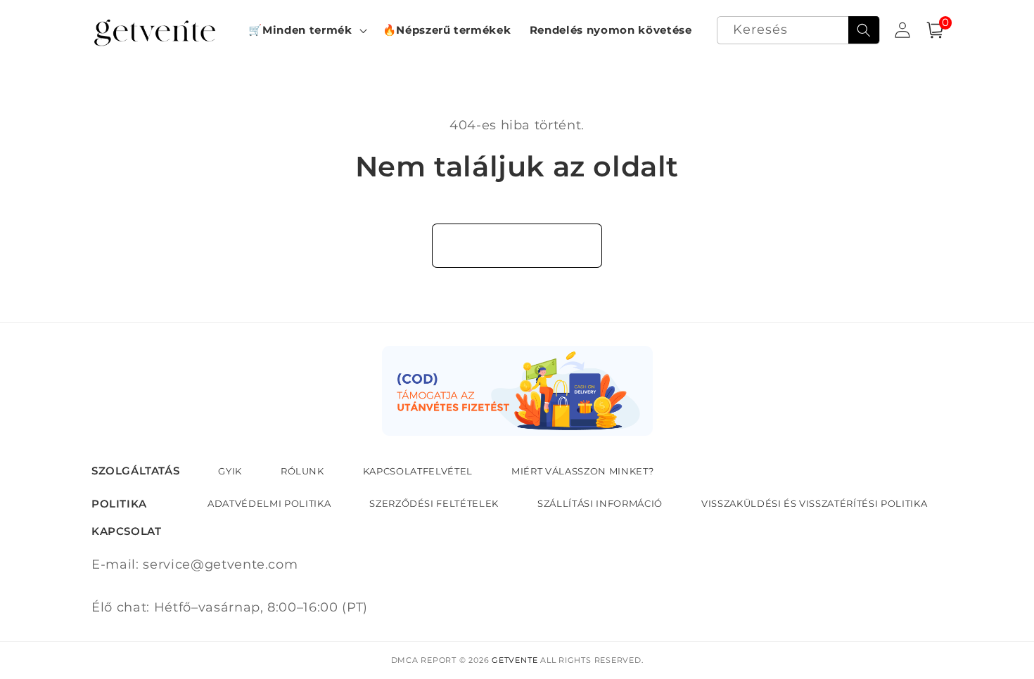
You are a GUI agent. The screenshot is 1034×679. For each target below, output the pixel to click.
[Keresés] (863, 30)
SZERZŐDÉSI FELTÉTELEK (434, 503)
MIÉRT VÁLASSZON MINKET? (582, 471)
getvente (514, 660)
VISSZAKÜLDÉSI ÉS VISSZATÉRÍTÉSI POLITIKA (814, 503)
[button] (306, 30)
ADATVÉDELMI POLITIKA (269, 503)
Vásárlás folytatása (517, 245)
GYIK (230, 471)
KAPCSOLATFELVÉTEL (418, 471)
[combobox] (798, 30)
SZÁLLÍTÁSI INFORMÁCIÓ (600, 503)
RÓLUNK (302, 471)
